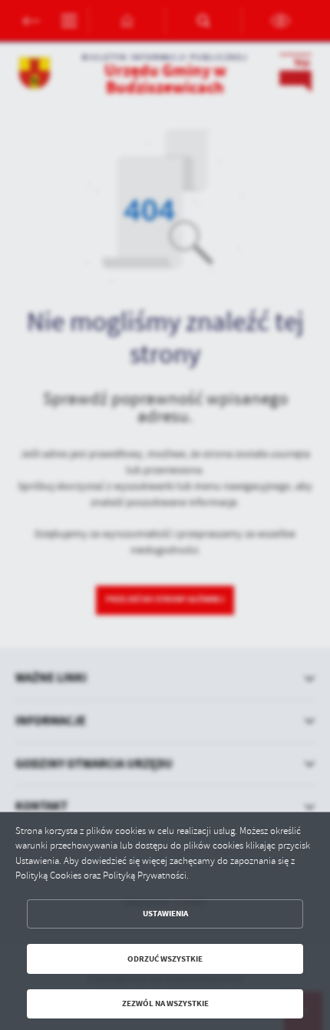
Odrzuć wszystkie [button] (165, 959)
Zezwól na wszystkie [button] (165, 1003)
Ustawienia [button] (165, 913)
